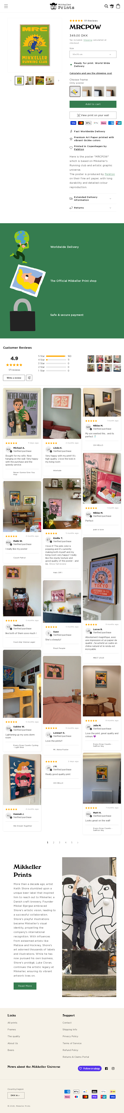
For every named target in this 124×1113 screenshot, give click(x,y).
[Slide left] (11, 80)
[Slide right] (58, 80)
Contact (67, 1023)
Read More (25, 986)
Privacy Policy (70, 1036)
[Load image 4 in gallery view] (50, 80)
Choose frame (79, 79)
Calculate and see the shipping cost (91, 73)
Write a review (14, 378)
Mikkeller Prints (23, 1106)
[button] (6, 6)
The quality (14, 1036)
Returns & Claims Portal (76, 1057)
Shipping (87, 40)
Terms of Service (72, 1043)
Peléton (79, 149)
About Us (13, 1043)
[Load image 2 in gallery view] (29, 80)
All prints (12, 1023)
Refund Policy (70, 1050)
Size (72, 48)
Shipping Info (70, 1029)
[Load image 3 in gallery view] (39, 80)
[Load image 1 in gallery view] (19, 80)
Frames (12, 1029)
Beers (11, 1050)
